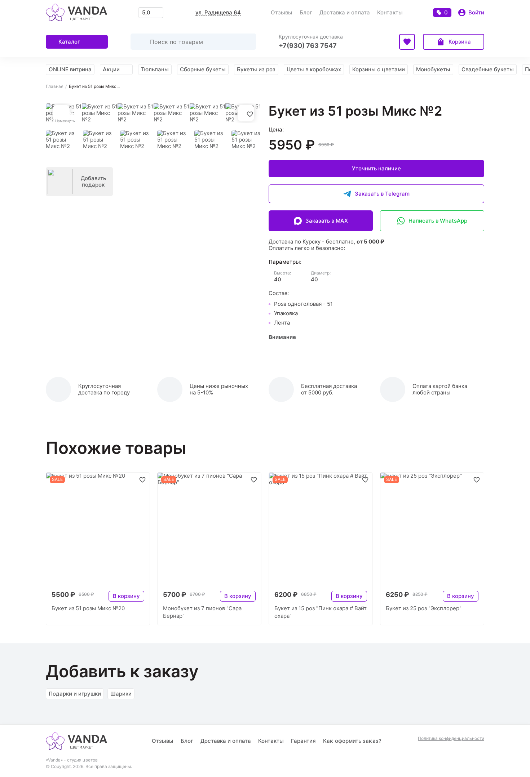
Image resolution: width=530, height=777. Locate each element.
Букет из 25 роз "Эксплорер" (423, 608)
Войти (476, 12)
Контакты (390, 12)
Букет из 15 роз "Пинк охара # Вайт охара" (320, 612)
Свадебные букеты (487, 69)
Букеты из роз (256, 69)
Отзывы (281, 12)
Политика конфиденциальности (451, 738)
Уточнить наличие (376, 168)
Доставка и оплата (344, 12)
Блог (306, 12)
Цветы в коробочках (314, 69)
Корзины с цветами (378, 69)
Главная (54, 86)
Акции (111, 69)
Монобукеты (433, 69)
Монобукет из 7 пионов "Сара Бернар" (202, 612)
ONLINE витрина (70, 69)
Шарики (121, 693)
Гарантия (303, 740)
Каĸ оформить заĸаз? (352, 740)
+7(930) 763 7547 (308, 45)
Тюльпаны (155, 69)
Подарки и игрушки (75, 693)
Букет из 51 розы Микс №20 (88, 608)
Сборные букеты (203, 69)
